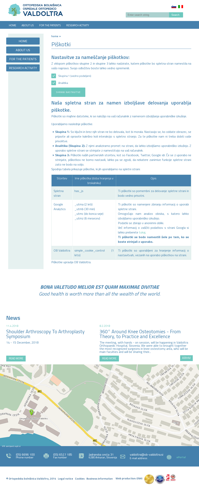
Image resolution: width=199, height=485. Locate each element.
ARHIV (186, 357)
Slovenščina (173, 6)
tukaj (142, 232)
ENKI (139, 478)
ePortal (181, 457)
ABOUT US (28, 25)
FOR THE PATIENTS (50, 25)
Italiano (180, 6)
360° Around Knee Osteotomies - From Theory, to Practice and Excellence (140, 334)
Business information (99, 478)
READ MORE (16, 358)
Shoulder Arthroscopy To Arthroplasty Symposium (45, 334)
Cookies (80, 478)
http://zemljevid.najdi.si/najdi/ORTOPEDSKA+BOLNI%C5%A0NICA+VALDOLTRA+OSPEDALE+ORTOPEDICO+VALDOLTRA (99, 405)
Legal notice (65, 478)
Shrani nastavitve (68, 92)
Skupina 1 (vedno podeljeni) (74, 76)
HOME (12, 25)
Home (54, 36)
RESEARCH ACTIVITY (77, 25)
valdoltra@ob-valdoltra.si (146, 454)
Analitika (63, 83)
